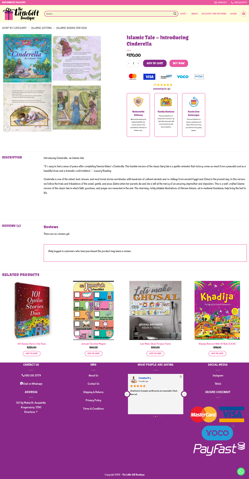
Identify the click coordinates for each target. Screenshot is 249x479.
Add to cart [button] (32, 353)
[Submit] (175, 14)
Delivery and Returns (214, 13)
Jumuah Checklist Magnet (93, 343)
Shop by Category (14, 28)
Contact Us (93, 383)
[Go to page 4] (160, 416)
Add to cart (155, 63)
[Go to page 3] (158, 416)
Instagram (218, 375)
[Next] (247, 321)
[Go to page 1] (153, 416)
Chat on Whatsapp (32, 383)
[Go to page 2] (155, 416)
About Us (93, 375)
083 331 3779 (32, 375)
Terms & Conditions (93, 408)
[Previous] (2, 321)
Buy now (179, 63)
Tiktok (218, 383)
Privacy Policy (93, 400)
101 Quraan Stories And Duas (32, 343)
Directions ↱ (31, 412)
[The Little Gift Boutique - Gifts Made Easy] (21, 13)
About (194, 13)
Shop (183, 13)
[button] (233, 14)
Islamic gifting (41, 28)
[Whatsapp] (241, 471)
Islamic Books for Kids (71, 28)
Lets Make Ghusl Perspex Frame (155, 343)
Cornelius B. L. (145, 378)
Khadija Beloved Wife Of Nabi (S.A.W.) (217, 343)
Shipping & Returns (93, 392)
